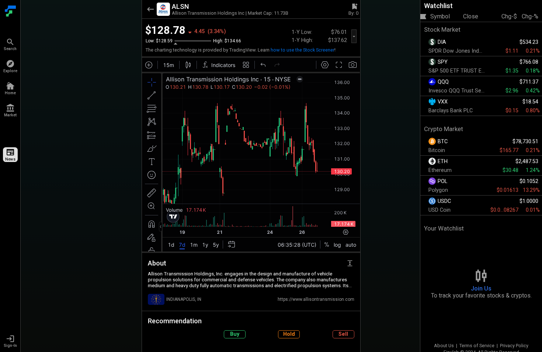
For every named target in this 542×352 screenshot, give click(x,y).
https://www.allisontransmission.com (316, 299)
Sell (343, 334)
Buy (234, 334)
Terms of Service (476, 345)
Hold (289, 334)
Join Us (481, 288)
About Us (444, 345)
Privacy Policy (514, 345)
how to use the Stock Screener (302, 50)
